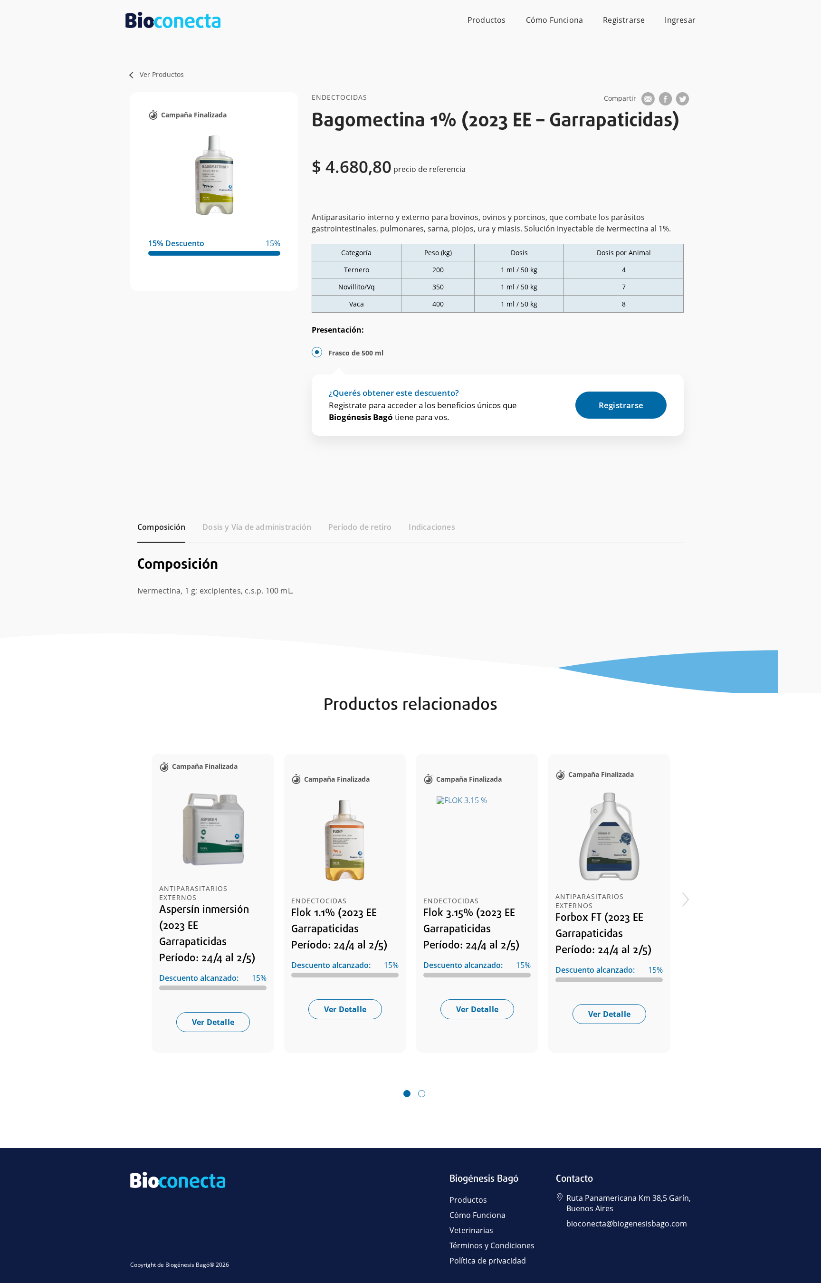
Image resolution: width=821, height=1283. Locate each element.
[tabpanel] (410, 570)
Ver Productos (162, 74)
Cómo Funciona (554, 20)
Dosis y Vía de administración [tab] (256, 527)
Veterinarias (471, 1230)
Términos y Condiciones (492, 1245)
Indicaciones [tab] (432, 527)
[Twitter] (682, 100)
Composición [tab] (161, 527)
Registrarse (624, 20)
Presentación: (338, 330)
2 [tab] (421, 1094)
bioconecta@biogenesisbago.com (626, 1223)
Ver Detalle (213, 1022)
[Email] (648, 100)
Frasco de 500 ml (355, 352)
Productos (487, 20)
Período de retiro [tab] (359, 527)
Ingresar (680, 20)
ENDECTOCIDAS (319, 900)
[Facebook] (665, 100)
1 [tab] (406, 1094)
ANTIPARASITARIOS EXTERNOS (193, 893)
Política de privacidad (487, 1260)
